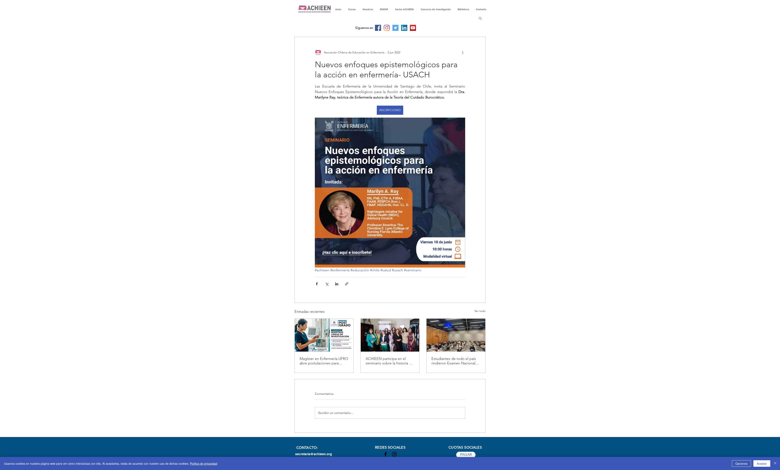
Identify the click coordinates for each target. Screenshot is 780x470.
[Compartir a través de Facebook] (317, 284)
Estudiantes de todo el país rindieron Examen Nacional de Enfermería (453, 360)
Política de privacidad (203, 463)
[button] (480, 18)
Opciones (741, 463)
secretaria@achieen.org (313, 454)
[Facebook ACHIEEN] (385, 454)
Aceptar (762, 463)
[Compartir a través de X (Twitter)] (327, 284)
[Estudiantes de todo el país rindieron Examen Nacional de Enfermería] (456, 335)
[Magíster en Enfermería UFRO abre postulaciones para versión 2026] (324, 335)
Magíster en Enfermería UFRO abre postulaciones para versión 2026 (324, 360)
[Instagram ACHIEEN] (394, 454)
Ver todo (479, 311)
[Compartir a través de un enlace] (347, 284)
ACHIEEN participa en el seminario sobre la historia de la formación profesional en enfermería (389, 360)
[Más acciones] (462, 52)
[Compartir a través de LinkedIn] (337, 284)
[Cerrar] (775, 463)
